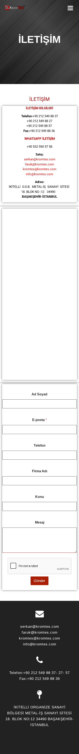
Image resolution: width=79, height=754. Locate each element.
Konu (39, 497)
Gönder (39, 581)
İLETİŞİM (39, 99)
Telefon (40, 445)
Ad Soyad (39, 394)
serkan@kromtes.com (39, 159)
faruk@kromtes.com (39, 164)
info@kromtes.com (39, 174)
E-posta (39, 420)
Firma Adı (39, 471)
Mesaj (39, 522)
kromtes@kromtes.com (39, 169)
